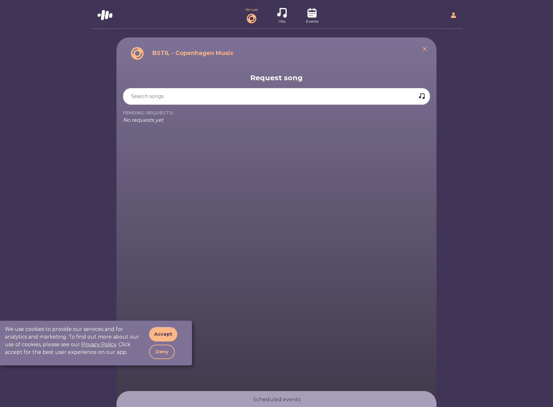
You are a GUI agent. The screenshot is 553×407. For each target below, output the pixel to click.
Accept (163, 334)
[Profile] (453, 16)
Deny (162, 352)
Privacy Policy (98, 344)
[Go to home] (105, 16)
